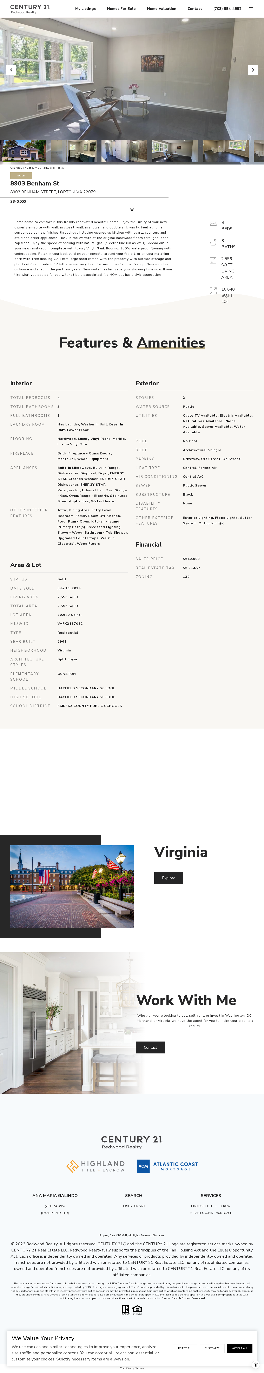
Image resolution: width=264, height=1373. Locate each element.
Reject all (185, 1348)
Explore (168, 877)
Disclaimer (158, 1235)
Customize (212, 1348)
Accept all (239, 1348)
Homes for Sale (121, 8)
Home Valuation (161, 8)
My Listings (85, 8)
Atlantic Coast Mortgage (211, 1213)
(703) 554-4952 (227, 8)
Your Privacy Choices (132, 1368)
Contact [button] (150, 1047)
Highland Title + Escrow (210, 1206)
